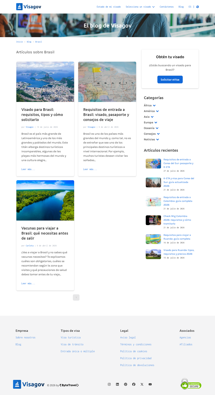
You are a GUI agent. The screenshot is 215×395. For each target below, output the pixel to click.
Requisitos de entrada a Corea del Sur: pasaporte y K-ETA (178, 163)
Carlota (30, 245)
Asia (147, 116)
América (149, 111)
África (148, 105)
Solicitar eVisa (170, 79)
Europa (148, 122)
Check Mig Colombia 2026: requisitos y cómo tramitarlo (177, 220)
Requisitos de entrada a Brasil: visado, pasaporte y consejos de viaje (106, 114)
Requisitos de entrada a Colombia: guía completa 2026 (178, 201)
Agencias (185, 337)
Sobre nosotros (25, 337)
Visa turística (71, 337)
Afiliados (186, 344)
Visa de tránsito (72, 344)
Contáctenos (167, 6)
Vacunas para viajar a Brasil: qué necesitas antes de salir (44, 233)
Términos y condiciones (135, 344)
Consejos (150, 133)
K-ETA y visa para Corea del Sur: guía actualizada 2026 (179, 182)
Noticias (149, 139)
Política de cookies (133, 351)
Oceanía (149, 128)
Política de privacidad (135, 358)
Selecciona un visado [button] (138, 6)
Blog (181, 6)
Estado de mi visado (109, 6)
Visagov (30, 127)
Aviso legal (128, 337)
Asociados (187, 330)
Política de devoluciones (137, 365)
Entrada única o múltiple (78, 351)
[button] (194, 7)
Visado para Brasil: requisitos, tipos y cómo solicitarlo (42, 114)
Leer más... (28, 169)
